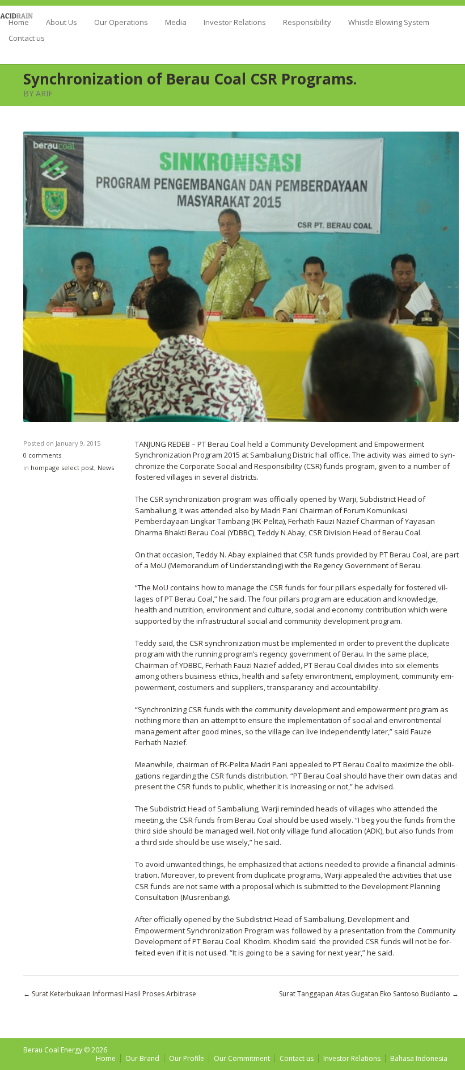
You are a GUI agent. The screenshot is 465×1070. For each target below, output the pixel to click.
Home (19, 23)
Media (176, 23)
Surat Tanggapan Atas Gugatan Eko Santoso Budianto (364, 994)
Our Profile (186, 1058)
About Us (61, 23)
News (106, 467)
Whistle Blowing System (388, 23)
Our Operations (121, 23)
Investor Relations (235, 23)
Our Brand (142, 1058)
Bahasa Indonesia (418, 1058)
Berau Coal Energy (52, 1050)
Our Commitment (242, 1058)
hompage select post (62, 467)
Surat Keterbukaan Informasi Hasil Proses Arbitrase (114, 994)
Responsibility (307, 23)
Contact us (27, 39)
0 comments (42, 455)
